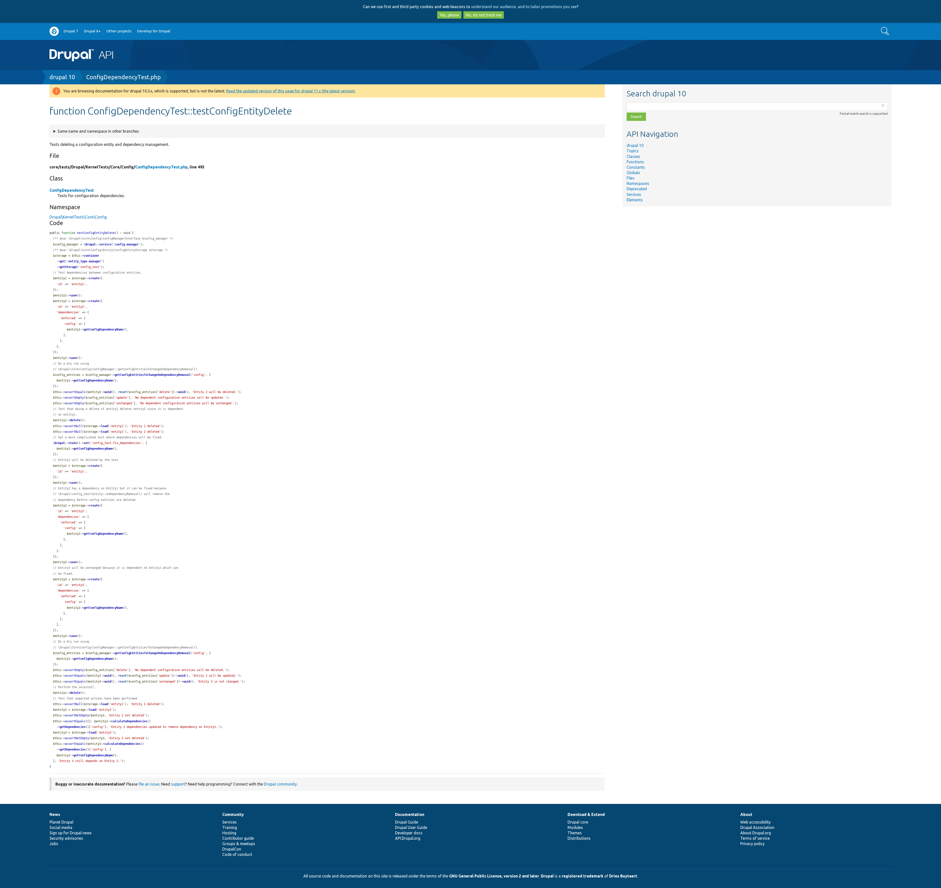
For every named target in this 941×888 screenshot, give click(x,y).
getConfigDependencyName (103, 329)
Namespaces (638, 183)
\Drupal (90, 244)
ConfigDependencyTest (72, 190)
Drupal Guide (406, 822)
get (62, 261)
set (86, 443)
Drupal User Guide (411, 827)
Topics (633, 151)
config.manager (127, 244)
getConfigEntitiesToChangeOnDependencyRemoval (152, 375)
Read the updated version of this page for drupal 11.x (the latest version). (291, 91)
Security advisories (66, 838)
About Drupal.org (755, 833)
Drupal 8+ (92, 31)
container (91, 255)
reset (122, 392)
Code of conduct (237, 854)
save (73, 295)
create (94, 278)
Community (233, 814)
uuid (107, 392)
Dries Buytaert (623, 876)
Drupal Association (757, 827)
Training (229, 827)
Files (630, 178)
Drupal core (578, 822)
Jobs (54, 843)
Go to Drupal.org (54, 31)
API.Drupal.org (407, 838)
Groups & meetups (238, 843)
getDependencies (73, 727)
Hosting (229, 833)
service (105, 244)
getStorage (68, 267)
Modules (575, 827)
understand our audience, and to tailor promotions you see (524, 6)
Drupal (547, 876)
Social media (61, 827)
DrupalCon (231, 849)
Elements (635, 200)
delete (75, 420)
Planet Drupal (61, 822)
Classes (633, 156)
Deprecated (637, 189)
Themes (575, 833)
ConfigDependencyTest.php (123, 77)
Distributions (579, 838)
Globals (633, 172)
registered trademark (582, 876)
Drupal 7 (70, 31)
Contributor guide (238, 838)
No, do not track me (483, 15)
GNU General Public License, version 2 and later (494, 876)
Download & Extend (586, 814)
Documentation (409, 814)
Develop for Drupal (153, 31)
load (104, 426)
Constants (636, 167)
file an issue (148, 784)
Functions (635, 162)
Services (634, 194)
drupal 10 (62, 77)
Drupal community (280, 784)
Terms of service (755, 838)
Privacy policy (752, 843)
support (178, 784)
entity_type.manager (84, 261)
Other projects (119, 31)
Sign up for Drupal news (71, 833)
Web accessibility (755, 822)
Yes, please (449, 15)
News (55, 814)
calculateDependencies (129, 721)
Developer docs (408, 833)
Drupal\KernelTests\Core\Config (78, 217)
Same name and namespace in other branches (98, 131)
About (746, 814)
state (72, 443)
